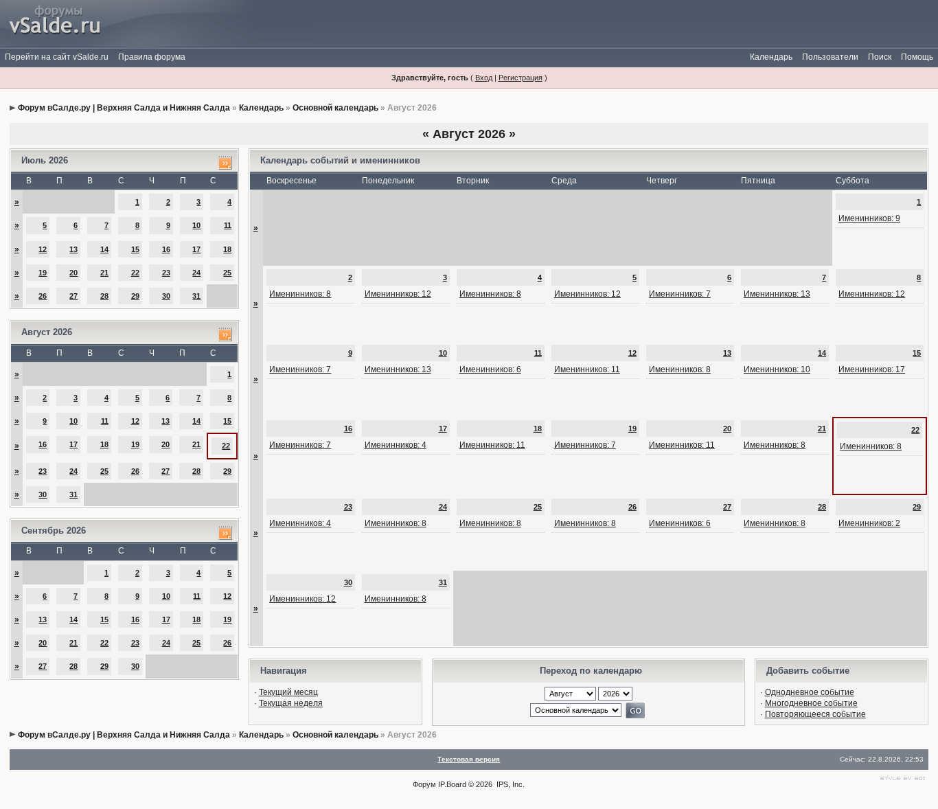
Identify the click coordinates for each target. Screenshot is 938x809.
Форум (424, 784)
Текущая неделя (291, 703)
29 (135, 296)
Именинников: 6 (490, 369)
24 (196, 273)
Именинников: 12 (398, 294)
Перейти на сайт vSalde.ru (56, 57)
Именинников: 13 (777, 294)
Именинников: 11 (587, 369)
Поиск (879, 57)
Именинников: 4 (395, 445)
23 (166, 273)
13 (73, 249)
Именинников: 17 (871, 369)
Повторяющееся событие (815, 714)
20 (73, 273)
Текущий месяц (288, 692)
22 (135, 273)
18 (227, 249)
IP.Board (452, 784)
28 (104, 296)
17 (196, 249)
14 (104, 249)
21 (104, 273)
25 (227, 273)
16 (166, 249)
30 (166, 296)
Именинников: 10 (777, 369)
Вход (483, 77)
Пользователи (830, 57)
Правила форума (151, 57)
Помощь (917, 57)
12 (42, 249)
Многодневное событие (811, 703)
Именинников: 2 (869, 523)
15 (135, 249)
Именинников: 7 (680, 294)
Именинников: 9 (869, 218)
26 (42, 296)
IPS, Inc (509, 784)
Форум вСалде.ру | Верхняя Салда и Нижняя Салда (124, 108)
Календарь (771, 57)
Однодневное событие (809, 692)
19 (42, 273)
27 (73, 296)
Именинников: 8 (300, 294)
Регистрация (520, 77)
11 (227, 225)
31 (196, 296)
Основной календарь (335, 108)
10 (196, 225)
